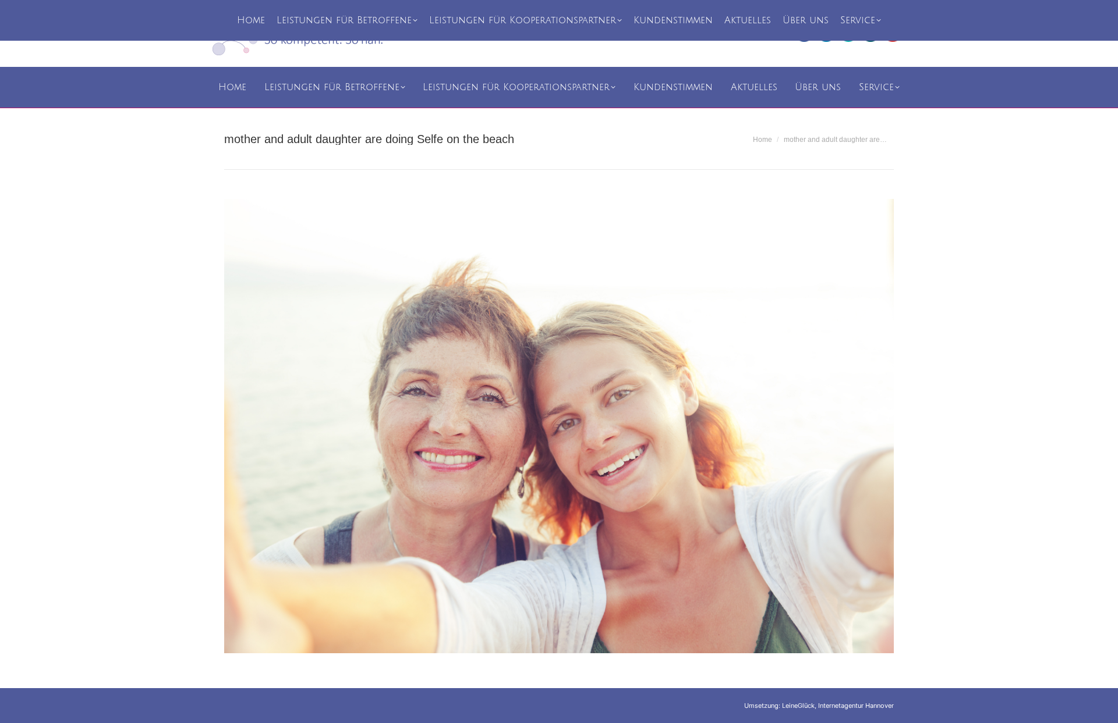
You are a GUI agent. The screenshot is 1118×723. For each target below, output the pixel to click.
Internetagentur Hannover (856, 705)
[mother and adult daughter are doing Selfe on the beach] (559, 426)
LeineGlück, (800, 705)
